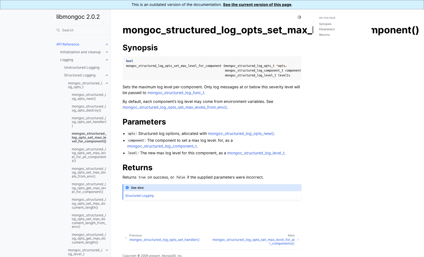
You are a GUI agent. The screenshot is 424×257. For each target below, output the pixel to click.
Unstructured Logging (81, 67)
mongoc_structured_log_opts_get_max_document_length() (89, 238)
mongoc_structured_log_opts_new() (89, 97)
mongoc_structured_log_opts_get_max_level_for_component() (89, 188)
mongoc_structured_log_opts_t (85, 85)
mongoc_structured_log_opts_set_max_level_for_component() (89, 137)
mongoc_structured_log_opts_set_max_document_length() (89, 203)
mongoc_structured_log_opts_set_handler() (89, 122)
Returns (324, 34)
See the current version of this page (257, 4)
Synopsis (325, 24)
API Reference (67, 44)
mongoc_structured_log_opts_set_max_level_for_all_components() (89, 155)
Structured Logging (79, 75)
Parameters (327, 29)
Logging (66, 60)
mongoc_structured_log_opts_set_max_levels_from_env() (89, 172)
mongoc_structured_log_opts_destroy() (89, 108)
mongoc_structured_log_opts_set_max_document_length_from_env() (89, 221)
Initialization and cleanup (80, 52)
